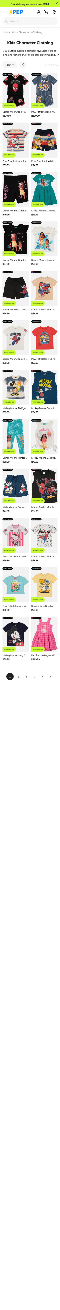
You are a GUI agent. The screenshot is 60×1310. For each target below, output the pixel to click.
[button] (46, 12)
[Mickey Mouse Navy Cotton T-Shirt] (15, 634)
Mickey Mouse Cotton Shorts (14, 507)
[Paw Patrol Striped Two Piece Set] (44, 90)
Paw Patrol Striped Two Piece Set (43, 111)
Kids (14, 32)
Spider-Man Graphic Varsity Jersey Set (14, 111)
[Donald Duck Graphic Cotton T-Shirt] (44, 584)
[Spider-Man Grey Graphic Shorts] (15, 288)
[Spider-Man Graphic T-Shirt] (15, 337)
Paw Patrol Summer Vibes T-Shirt (14, 605)
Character (24, 32)
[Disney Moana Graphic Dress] (44, 189)
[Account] (39, 12)
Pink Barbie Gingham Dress (43, 655)
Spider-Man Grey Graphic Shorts (14, 309)
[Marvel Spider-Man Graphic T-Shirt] (44, 288)
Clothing (37, 32)
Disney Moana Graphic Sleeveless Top (43, 457)
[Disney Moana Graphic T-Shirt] (15, 238)
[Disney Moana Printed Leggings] (15, 436)
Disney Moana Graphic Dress (43, 210)
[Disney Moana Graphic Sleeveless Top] (44, 436)
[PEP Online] (16, 12)
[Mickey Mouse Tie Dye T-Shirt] (15, 387)
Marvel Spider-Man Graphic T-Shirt (43, 309)
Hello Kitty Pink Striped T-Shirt (14, 556)
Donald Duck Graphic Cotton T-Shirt (43, 605)
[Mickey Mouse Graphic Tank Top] (44, 387)
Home (6, 32)
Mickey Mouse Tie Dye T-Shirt (14, 408)
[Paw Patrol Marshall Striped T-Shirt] (15, 140)
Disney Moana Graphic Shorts (14, 210)
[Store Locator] (54, 12)
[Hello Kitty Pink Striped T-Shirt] (15, 535)
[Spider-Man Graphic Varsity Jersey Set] (15, 90)
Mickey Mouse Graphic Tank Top (43, 408)
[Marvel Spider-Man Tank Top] (44, 486)
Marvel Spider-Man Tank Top (43, 507)
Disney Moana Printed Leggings (14, 457)
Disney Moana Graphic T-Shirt (14, 259)
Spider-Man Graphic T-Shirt (14, 358)
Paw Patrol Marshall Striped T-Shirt (14, 161)
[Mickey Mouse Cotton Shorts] (15, 486)
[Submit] (6, 21)
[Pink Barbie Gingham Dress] (44, 634)
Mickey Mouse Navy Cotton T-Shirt (14, 655)
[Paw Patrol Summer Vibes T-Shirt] (15, 584)
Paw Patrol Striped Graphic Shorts (43, 161)
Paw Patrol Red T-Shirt (43, 358)
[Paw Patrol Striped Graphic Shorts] (44, 140)
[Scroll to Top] (54, 1292)
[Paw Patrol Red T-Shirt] (44, 337)
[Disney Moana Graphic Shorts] (15, 189)
